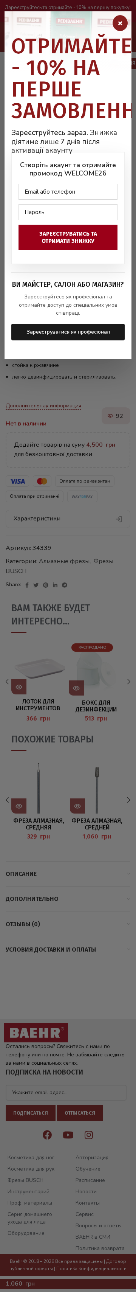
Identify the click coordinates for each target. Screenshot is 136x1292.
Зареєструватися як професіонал (68, 331)
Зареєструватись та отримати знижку (68, 237)
